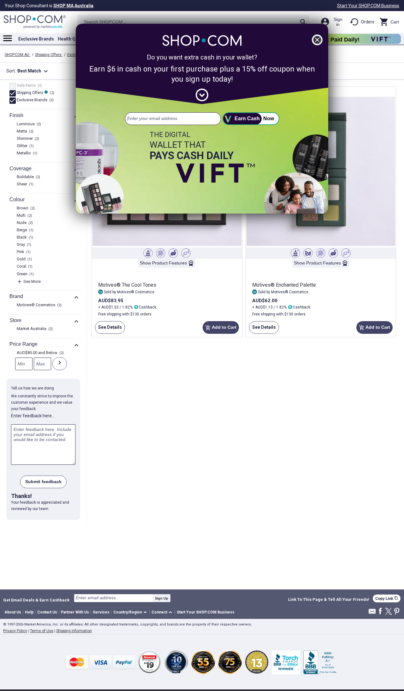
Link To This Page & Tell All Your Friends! (328, 599)
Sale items (28, 86)
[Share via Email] (372, 613)
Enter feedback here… (33, 416)
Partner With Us (75, 612)
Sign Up (161, 598)
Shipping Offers (48, 55)
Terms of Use (41, 631)
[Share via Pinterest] (396, 612)
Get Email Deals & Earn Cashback (36, 600)
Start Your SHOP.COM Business (368, 5)
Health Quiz (70, 38)
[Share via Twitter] (388, 612)
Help (29, 612)
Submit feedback (43, 481)
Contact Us (47, 612)
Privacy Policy (15, 631)
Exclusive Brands (36, 38)
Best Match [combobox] (33, 71)
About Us (12, 612)
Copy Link (386, 598)
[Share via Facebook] (380, 611)
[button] (131, 612)
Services (101, 612)
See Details (108, 329)
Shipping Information (74, 631)
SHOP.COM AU (17, 55)
